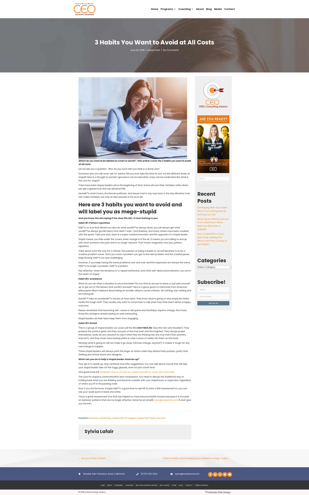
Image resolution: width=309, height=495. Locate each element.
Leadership (105, 418)
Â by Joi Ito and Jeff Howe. (137, 372)
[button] (213, 303)
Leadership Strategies (124, 418)
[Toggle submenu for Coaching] (192, 9)
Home (103, 485)
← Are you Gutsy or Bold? (92, 458)
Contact (189, 485)
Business (93, 418)
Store (174, 485)
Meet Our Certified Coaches (146, 485)
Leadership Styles (146, 418)
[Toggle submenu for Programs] (174, 9)
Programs (119, 485)
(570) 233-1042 (149, 473)
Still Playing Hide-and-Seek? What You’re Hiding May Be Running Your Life (212, 211)
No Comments (171, 50)
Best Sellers (164, 485)
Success (161, 418)
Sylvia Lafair (153, 50)
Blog (181, 485)
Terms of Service (201, 485)
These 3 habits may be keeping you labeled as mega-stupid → (197, 458)
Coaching (129, 485)
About (109, 485)
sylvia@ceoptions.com (166, 400)
